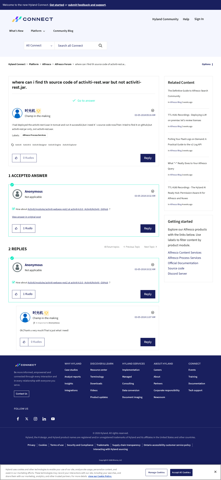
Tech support (195, 390)
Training (193, 377)
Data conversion (130, 390)
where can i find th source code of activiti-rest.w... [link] (100, 64)
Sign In (199, 19)
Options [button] (206, 64)
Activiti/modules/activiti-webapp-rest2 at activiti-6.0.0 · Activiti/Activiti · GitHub (68, 209)
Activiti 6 (27, 144)
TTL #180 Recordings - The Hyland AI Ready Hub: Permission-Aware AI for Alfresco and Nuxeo (187, 193)
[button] (16, 158)
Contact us (21, 394)
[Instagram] (35, 419)
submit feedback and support (87, 4)
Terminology (97, 377)
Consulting (128, 383)
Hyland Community (165, 19)
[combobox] (80, 45)
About (157, 377)
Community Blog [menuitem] (63, 31)
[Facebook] (18, 419)
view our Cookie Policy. (100, 476)
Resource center (98, 370)
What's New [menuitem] (16, 31)
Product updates (99, 397)
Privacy (31, 445)
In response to (48, 322)
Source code (176, 268)
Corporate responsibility (167, 390)
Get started (57, 4)
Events (192, 370)
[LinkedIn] (44, 419)
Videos (93, 390)
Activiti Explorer (70, 144)
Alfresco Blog (176, 102)
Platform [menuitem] (36, 31)
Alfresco (46, 64)
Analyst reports (73, 377)
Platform (34, 64)
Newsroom (159, 397)
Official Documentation (183, 263)
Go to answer (86, 100)
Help (186, 19)
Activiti (18, 144)
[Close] (215, 472)
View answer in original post (26, 217)
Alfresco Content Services (184, 252)
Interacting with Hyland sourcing (110, 449)
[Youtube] (53, 419)
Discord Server (177, 273)
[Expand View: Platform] (44, 30)
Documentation (197, 383)
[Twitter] (27, 419)
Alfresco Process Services (34, 135)
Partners (158, 383)
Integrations (71, 390)
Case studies (71, 370)
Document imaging (132, 397)
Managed (127, 377)
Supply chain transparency (126, 445)
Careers (158, 370)
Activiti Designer (39, 144)
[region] (110, 472)
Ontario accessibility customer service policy (167, 445)
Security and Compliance (80, 445)
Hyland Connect (16, 64)
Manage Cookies (156, 472)
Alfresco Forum (63, 64)
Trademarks (103, 445)
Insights (69, 383)
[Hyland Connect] (32, 19)
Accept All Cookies (181, 472)
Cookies (43, 445)
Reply (148, 158)
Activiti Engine (54, 144)
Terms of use (57, 445)
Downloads (96, 383)
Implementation (131, 370)
